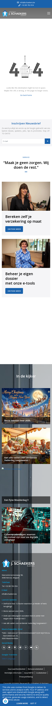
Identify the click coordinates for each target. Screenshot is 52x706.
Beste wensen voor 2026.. (13, 611)
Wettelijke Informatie (13, 673)
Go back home (26, 95)
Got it (33, 703)
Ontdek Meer (14, 229)
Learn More (22, 703)
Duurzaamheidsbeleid (16, 669)
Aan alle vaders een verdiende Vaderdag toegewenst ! (25, 623)
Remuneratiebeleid (35, 669)
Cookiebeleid (41, 673)
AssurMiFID (28, 673)
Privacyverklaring (26, 676)
